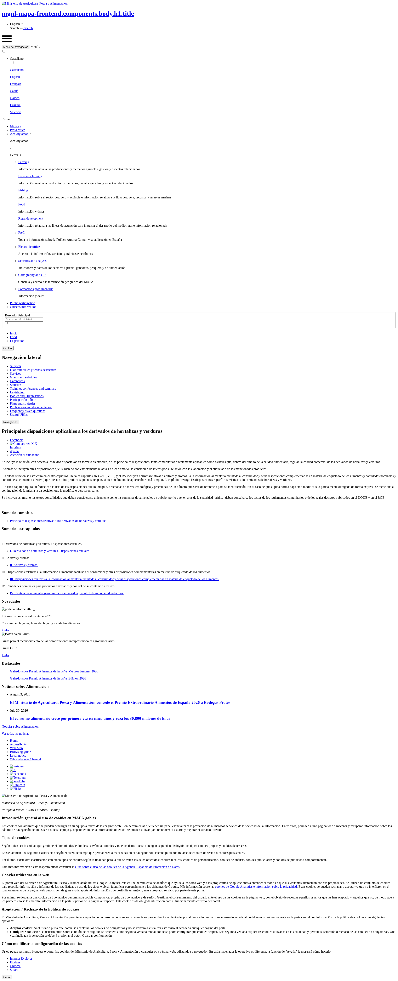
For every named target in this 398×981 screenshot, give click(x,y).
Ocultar (7, 348)
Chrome (15, 966)
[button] (199, 47)
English (15, 77)
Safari (14, 969)
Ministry (15, 126)
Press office (17, 130)
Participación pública (23, 399)
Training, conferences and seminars (33, 388)
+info (5, 630)
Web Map (16, 748)
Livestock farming (30, 176)
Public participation (22, 303)
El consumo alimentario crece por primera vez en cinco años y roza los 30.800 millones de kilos (90, 718)
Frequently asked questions (27, 411)
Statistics (15, 385)
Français (15, 84)
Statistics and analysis (32, 261)
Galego (14, 98)
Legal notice (18, 755)
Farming (23, 162)
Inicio (13, 333)
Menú (34, 47)
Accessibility (18, 744)
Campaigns (17, 381)
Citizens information (23, 307)
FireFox (15, 962)
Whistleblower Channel (25, 759)
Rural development (30, 218)
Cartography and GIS (32, 275)
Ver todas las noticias (15, 733)
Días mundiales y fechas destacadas (33, 370)
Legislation (17, 341)
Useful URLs (19, 414)
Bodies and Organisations (27, 396)
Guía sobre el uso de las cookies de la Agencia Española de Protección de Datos (127, 867)
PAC (21, 232)
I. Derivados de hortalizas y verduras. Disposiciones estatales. (50, 551)
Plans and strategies (22, 403)
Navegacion (10, 422)
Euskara (15, 105)
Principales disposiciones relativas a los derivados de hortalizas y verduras (58, 521)
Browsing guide (20, 752)
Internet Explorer (21, 958)
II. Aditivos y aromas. (24, 565)
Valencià (15, 112)
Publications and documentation (31, 407)
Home (14, 740)
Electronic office (29, 246)
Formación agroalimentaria (35, 289)
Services (15, 373)
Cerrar (7, 977)
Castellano (17, 70)
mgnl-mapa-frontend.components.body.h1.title (68, 13)
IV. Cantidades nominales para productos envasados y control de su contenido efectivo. (67, 593)
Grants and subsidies (23, 377)
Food (21, 204)
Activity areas (19, 134)
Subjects (15, 366)
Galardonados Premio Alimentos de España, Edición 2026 (48, 678)
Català (14, 91)
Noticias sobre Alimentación (20, 726)
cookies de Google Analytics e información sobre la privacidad (256, 886)
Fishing (23, 190)
